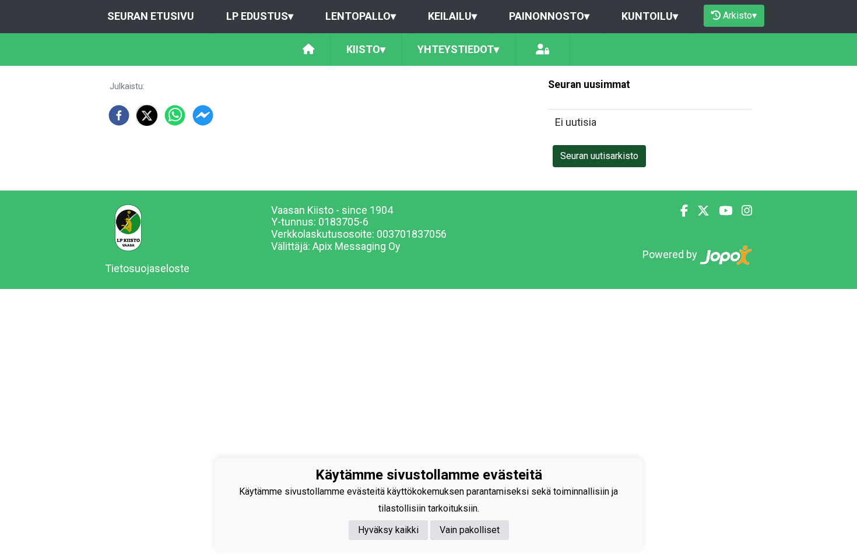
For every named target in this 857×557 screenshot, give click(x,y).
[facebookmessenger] (202, 115)
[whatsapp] (174, 115)
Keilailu (452, 16)
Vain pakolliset (470, 529)
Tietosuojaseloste (147, 268)
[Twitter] (699, 211)
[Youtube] (721, 211)
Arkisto (740, 15)
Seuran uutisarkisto (599, 155)
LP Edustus (259, 16)
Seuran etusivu (150, 16)
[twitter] (146, 115)
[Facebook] (679, 211)
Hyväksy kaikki (388, 529)
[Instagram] (742, 211)
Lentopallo (360, 16)
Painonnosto (549, 16)
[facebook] (118, 115)
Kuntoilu (649, 16)
